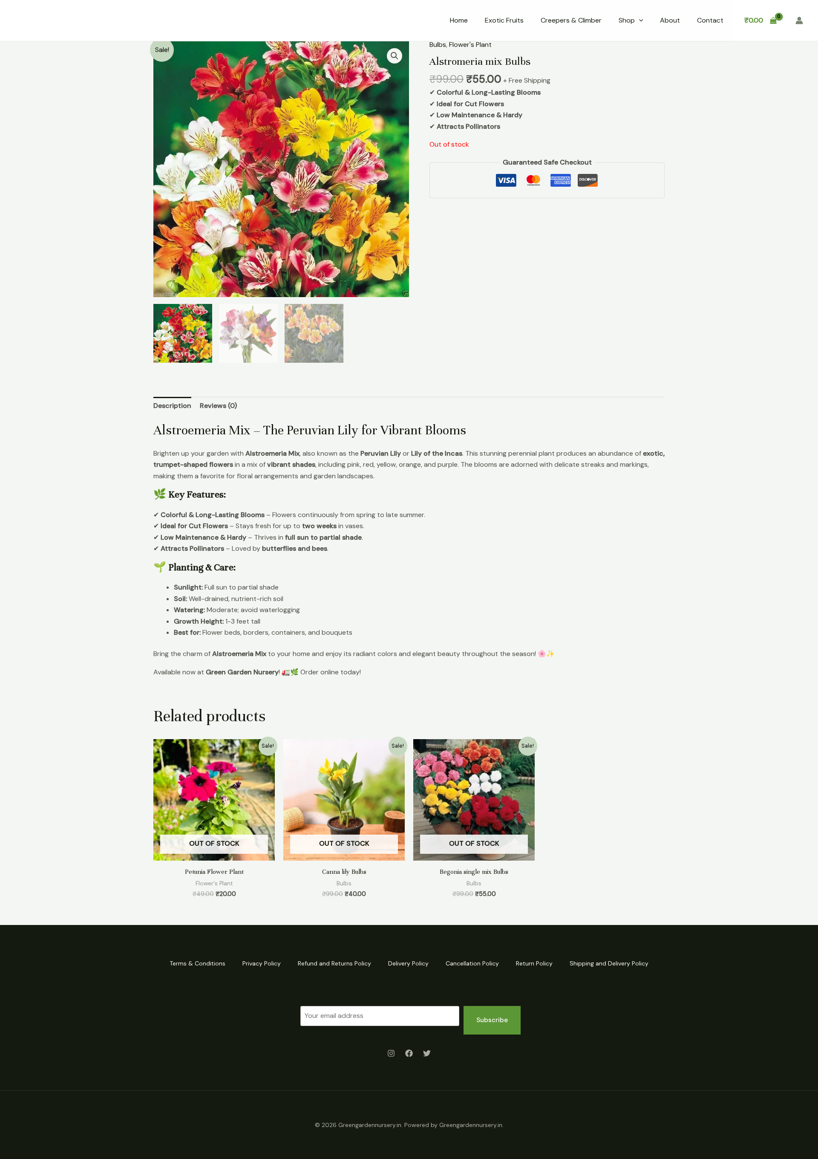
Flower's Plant (470, 44)
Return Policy (534, 963)
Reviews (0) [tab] (218, 405)
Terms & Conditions (197, 963)
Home (459, 20)
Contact (710, 20)
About (670, 20)
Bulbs (437, 44)
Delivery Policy (408, 963)
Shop (627, 20)
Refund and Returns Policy (334, 963)
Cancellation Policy (472, 963)
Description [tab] (172, 405)
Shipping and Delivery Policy (609, 963)
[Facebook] (409, 1053)
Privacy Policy (261, 963)
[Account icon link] (799, 20)
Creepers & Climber (571, 20)
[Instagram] (391, 1053)
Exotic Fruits (504, 20)
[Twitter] (427, 1053)
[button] (639, 20)
